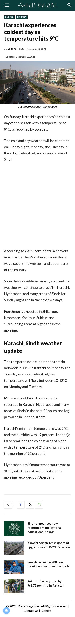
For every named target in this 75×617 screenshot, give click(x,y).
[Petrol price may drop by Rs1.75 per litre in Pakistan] (14, 586)
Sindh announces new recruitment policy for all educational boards (44, 528)
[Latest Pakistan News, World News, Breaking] (37, 5)
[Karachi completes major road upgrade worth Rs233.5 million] (14, 548)
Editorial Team (16, 49)
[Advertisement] (37, 205)
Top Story (21, 17)
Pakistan (9, 17)
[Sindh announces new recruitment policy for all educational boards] (14, 528)
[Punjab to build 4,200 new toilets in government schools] (14, 567)
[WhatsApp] (39, 505)
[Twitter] (30, 505)
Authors (46, 610)
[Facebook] (21, 505)
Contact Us (31, 610)
